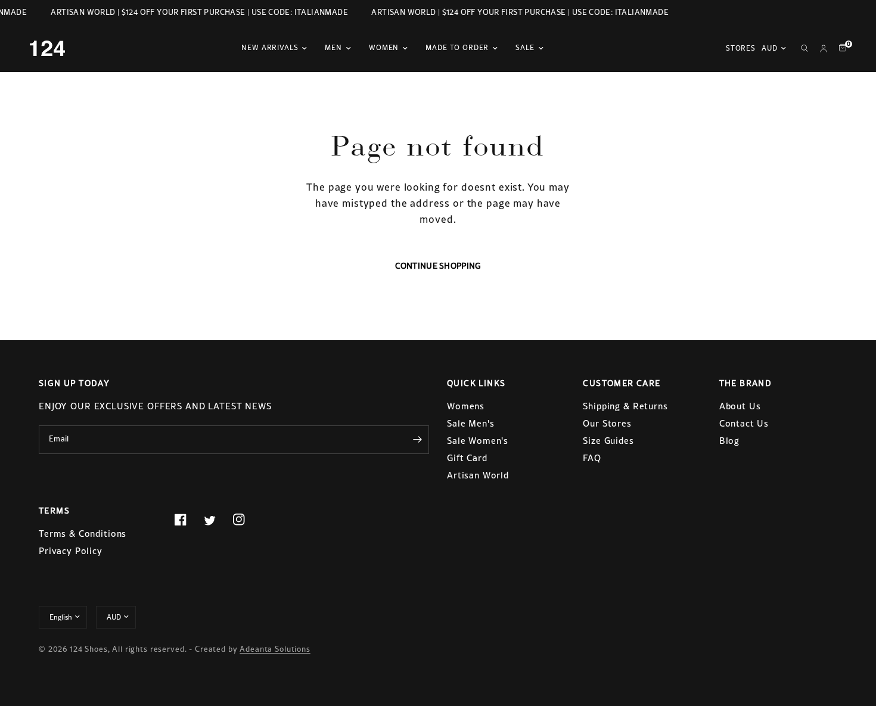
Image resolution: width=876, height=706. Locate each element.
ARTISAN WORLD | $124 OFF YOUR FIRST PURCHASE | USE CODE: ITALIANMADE (197, 12)
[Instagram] (246, 519)
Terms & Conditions (82, 533)
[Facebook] (188, 519)
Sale (524, 47)
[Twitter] (217, 520)
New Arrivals (269, 47)
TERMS (54, 510)
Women (384, 47)
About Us (740, 406)
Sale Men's (471, 423)
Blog (729, 441)
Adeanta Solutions (275, 649)
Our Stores (607, 423)
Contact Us (744, 423)
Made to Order (457, 47)
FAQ (592, 458)
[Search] (804, 48)
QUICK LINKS (476, 383)
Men (333, 47)
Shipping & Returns (625, 406)
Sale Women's (477, 441)
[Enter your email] (417, 439)
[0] (839, 48)
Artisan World (478, 475)
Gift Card (467, 458)
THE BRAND (745, 383)
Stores (741, 48)
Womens (465, 406)
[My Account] (823, 48)
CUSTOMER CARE (621, 383)
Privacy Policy (70, 551)
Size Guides (608, 441)
